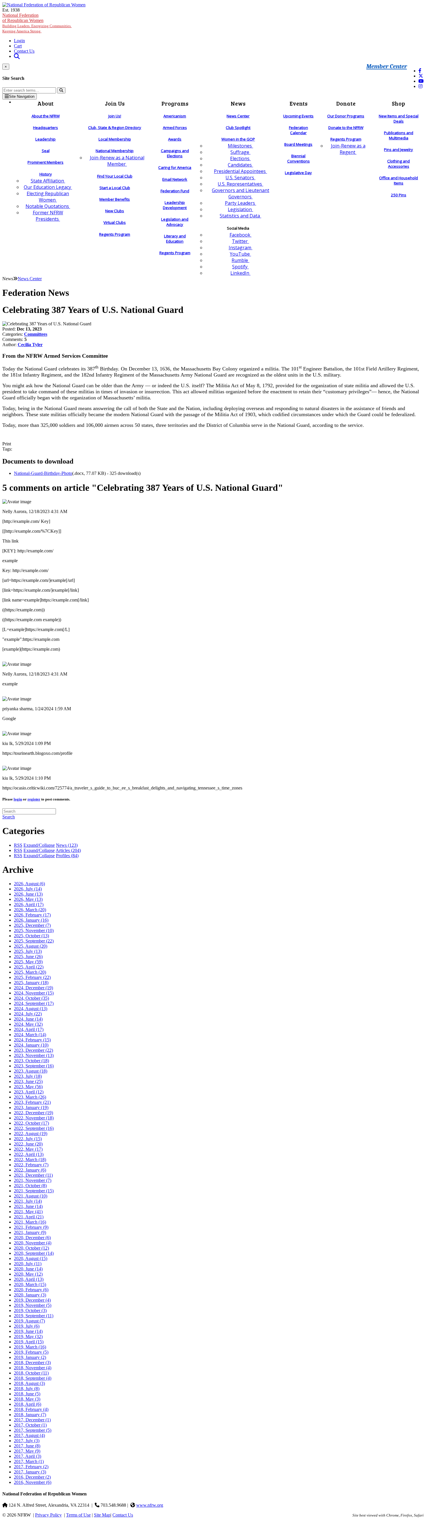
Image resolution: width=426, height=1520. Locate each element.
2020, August (30, 1258)
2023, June (28, 1081)
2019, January (30, 1357)
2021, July (28, 1201)
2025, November (34, 930)
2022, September (34, 1128)
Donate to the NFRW (345, 127)
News (67, 845)
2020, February (31, 1289)
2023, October (31, 1060)
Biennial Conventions (298, 158)
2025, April (28, 966)
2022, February (31, 1164)
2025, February (32, 977)
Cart (18, 45)
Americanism (174, 116)
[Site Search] (17, 56)
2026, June (28, 894)
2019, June (28, 1331)
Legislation (240, 209)
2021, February (31, 1227)
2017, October (30, 1425)
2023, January (31, 1107)
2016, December (32, 1477)
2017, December (32, 1419)
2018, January (30, 1414)
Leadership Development (175, 205)
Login (19, 40)
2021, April (28, 1216)
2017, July (26, 1440)
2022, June (28, 1143)
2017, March (29, 1461)
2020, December (32, 1237)
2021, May (28, 1211)
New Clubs (114, 210)
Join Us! (114, 116)
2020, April (28, 1279)
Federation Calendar (298, 130)
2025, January (31, 982)
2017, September (32, 1430)
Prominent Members (45, 162)
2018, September (32, 1378)
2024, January (31, 1045)
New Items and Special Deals (398, 118)
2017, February (31, 1466)
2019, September (33, 1315)
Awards (174, 139)
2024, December (33, 987)
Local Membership (115, 139)
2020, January (30, 1294)
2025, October (31, 935)
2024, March (30, 1034)
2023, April (28, 1091)
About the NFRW (46, 116)
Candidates (240, 165)
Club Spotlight (238, 127)
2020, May (28, 1274)
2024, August (30, 1008)
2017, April (27, 1456)
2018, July (26, 1388)
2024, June (28, 1019)
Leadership (45, 139)
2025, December (32, 925)
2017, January (30, 1471)
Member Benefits (114, 199)
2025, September (34, 940)
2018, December (32, 1362)
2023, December (33, 1050)
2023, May (28, 1086)
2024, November (34, 992)
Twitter (240, 241)
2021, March (30, 1222)
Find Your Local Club (114, 176)
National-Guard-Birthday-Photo (43, 473)
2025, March (30, 972)
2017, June (27, 1445)
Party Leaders (240, 203)
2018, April (27, 1404)
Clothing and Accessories (398, 163)
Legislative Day (298, 172)
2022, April (28, 1154)
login (18, 799)
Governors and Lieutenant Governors (240, 193)
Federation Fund (175, 190)
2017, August (29, 1435)
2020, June (28, 1268)
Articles (68, 850)
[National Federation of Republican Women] (43, 4)
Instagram (240, 247)
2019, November (32, 1305)
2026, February (32, 914)
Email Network (174, 179)
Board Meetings (298, 144)
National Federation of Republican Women (37, 23)
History (45, 174)
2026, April (28, 904)
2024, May (28, 1024)
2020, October (31, 1248)
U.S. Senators (240, 177)
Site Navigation (21, 96)
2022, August (30, 1133)
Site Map (102, 1514)
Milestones (240, 146)
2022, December (33, 1112)
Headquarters (45, 127)
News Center (238, 116)
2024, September (34, 1003)
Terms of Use (78, 1514)
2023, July (28, 1076)
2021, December (33, 1175)
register (34, 799)
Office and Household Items (398, 180)
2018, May (27, 1399)
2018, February (31, 1409)
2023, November (34, 1055)
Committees (35, 334)
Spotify (240, 266)
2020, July (27, 1263)
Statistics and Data (240, 216)
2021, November (32, 1180)
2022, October (31, 1123)
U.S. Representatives (240, 184)
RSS (18, 845)
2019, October (30, 1310)
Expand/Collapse (39, 845)
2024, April (28, 1029)
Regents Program (114, 234)
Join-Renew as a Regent (348, 149)
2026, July (28, 888)
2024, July (28, 1013)
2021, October (30, 1185)
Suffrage (240, 152)
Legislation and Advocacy (174, 222)
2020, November (32, 1242)
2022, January (30, 1169)
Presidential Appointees (240, 171)
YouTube (240, 254)
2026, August (29, 883)
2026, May (28, 899)
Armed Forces (175, 127)
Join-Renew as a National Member (117, 160)
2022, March (30, 1159)
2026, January (31, 920)
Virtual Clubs (114, 222)
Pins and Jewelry (398, 149)
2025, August (30, 946)
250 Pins (398, 195)
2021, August (30, 1196)
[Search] (61, 90)
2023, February (32, 1102)
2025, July (28, 951)
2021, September (34, 1190)
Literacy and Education (175, 238)
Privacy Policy (48, 1514)
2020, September (34, 1253)
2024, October (31, 998)
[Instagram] (420, 86)
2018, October (31, 1372)
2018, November (32, 1367)
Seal (46, 150)
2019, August (29, 1320)
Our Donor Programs (345, 116)
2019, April (28, 1341)
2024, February (32, 1039)
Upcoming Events (298, 116)
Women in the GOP (238, 139)
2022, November (34, 1117)
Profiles (67, 855)
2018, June (27, 1393)
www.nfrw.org (149, 1505)
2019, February (31, 1352)
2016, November (32, 1482)
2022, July (28, 1138)
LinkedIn (240, 273)
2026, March (30, 909)
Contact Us (24, 51)
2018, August (29, 1383)
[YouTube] (421, 81)
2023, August (30, 1071)
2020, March (30, 1284)
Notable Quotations (48, 206)
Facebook (241, 235)
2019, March (30, 1346)
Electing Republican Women (48, 196)
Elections (240, 158)
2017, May (27, 1451)
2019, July (26, 1326)
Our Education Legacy (48, 187)
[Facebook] (419, 70)
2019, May (28, 1336)
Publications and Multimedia (398, 135)
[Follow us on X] (420, 75)
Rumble (240, 260)
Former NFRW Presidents (48, 215)
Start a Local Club (114, 187)
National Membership (115, 150)
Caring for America (174, 167)
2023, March (30, 1097)
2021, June (28, 1206)
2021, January (30, 1232)
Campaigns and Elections (175, 153)
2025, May (28, 961)
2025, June (28, 956)
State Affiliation (48, 181)
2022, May (28, 1149)
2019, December (32, 1300)
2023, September (34, 1065)
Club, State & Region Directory (114, 127)
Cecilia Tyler (30, 344)
